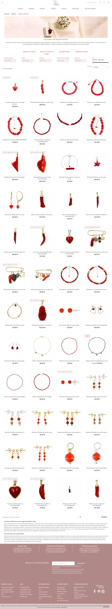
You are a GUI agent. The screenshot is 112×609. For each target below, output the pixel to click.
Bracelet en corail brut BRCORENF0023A (15, 140)
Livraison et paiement (7, 587)
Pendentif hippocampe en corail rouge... (42, 102)
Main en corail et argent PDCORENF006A (70, 504)
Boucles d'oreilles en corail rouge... (69, 325)
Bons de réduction (62, 600)
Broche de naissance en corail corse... (97, 252)
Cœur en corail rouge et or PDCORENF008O (15, 504)
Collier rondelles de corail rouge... (42, 396)
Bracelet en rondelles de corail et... (69, 289)
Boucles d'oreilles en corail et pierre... (97, 432)
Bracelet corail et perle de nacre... (97, 140)
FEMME (20, 8)
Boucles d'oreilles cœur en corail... (15, 214)
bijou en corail (70, 529)
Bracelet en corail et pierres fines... (97, 289)
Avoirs (59, 596)
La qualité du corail (25, 589)
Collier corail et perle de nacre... (69, 140)
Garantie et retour (6, 589)
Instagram (103, 591)
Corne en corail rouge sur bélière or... (97, 214)
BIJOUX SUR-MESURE (7, 592)
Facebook (95, 591)
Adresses (60, 598)
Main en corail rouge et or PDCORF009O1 (97, 504)
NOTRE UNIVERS (90, 8)
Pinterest (99, 591)
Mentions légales (44, 587)
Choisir (101, 67)
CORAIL (53, 8)
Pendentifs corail (82, 52)
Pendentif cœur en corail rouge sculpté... (15, 103)
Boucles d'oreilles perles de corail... (97, 396)
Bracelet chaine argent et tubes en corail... (69, 178)
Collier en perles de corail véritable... (15, 396)
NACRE (64, 8)
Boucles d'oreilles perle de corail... (15, 468)
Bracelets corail (29, 52)
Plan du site (23, 596)
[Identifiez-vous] (104, 2)
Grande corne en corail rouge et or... (15, 252)
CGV (40, 589)
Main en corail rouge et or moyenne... (42, 214)
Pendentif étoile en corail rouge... (97, 177)
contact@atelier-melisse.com (81, 597)
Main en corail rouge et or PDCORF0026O (69, 215)
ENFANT (42, 8)
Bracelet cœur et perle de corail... (15, 325)
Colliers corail (64, 52)
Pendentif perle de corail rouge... (70, 468)
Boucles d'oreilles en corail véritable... (97, 325)
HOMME (31, 8)
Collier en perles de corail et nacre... (69, 361)
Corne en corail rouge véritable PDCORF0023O (42, 253)
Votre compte (62, 584)
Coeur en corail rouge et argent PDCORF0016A (69, 253)
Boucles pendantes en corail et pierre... (69, 432)
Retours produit (62, 591)
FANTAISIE (75, 8)
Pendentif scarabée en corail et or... (42, 325)
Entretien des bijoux (26, 594)
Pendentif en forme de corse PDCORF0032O (42, 178)
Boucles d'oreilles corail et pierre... (15, 432)
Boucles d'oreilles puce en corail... (70, 396)
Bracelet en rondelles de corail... (69, 102)
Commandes (61, 594)
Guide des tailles (25, 587)
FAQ (2, 594)
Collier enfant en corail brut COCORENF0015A (42, 140)
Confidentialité (43, 592)
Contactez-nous (6, 596)
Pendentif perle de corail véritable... (97, 468)
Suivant (104, 517)
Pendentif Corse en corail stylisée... (15, 177)
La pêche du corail (25, 592)
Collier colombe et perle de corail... (42, 361)
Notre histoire (43, 594)
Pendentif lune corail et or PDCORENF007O (42, 504)
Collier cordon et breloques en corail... (97, 361)
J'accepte (106, 606)
